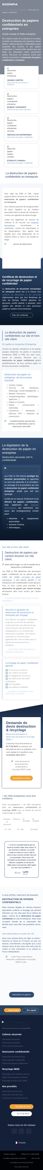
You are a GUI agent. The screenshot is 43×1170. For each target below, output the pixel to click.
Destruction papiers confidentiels (15, 1063)
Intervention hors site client (12, 1095)
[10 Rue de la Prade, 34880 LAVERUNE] (21, 982)
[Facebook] (14, 1131)
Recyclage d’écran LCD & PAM (14, 1081)
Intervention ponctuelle (11, 1043)
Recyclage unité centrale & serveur (16, 1074)
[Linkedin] (21, 1131)
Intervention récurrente (11, 1039)
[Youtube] (28, 1131)
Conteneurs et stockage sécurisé (15, 1098)
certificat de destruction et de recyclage (21, 294)
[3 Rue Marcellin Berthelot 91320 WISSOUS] (21, 965)
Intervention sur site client (12, 1091)
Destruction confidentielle (18, 10)
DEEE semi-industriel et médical (15, 1077)
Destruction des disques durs (13, 1057)
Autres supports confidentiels (13, 1060)
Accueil (4, 10)
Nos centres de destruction (12, 1046)
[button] (6, 470)
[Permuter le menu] (37, 4)
